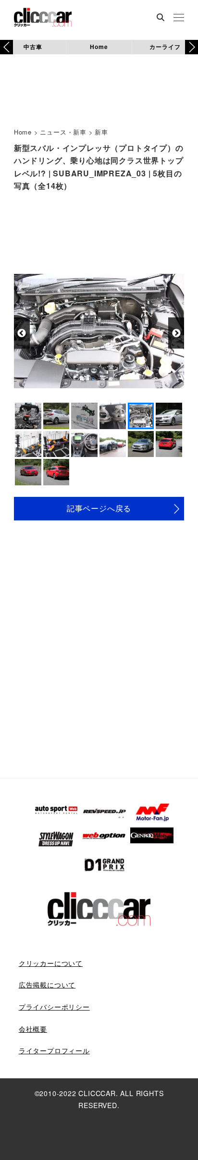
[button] (191, 47)
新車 (101, 131)
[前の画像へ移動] (22, 333)
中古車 (33, 46)
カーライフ (164, 46)
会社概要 (33, 1029)
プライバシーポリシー (54, 1007)
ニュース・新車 (63, 131)
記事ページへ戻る (99, 508)
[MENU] (178, 18)
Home (99, 46)
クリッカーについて (51, 963)
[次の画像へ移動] (176, 333)
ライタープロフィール (54, 1050)
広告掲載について (47, 984)
